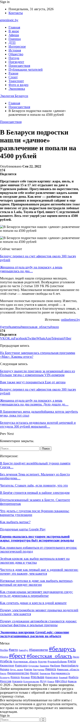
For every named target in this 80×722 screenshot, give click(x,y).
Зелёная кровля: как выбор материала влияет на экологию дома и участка (35, 560)
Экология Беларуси (14, 96)
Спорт (13, 77)
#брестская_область (49, 656)
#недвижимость (60, 673)
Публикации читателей (26, 69)
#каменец (44, 665)
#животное (7, 665)
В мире (14, 31)
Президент (16, 62)
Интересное (17, 46)
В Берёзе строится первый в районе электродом (35, 492)
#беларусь (62, 648)
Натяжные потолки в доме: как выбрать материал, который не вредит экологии (36, 582)
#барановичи (38, 650)
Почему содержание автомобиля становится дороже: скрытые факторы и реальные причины (38, 623)
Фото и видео (18, 85)
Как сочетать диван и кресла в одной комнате (33, 603)
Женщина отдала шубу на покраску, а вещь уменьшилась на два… (31, 269)
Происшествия (19, 65)
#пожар (25, 677)
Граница (15, 39)
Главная (14, 27)
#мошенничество (18, 673)
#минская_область (68, 669)
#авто (13, 650)
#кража (4, 669)
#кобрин (55, 665)
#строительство (31, 681)
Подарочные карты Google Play (23, 529)
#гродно (42, 661)
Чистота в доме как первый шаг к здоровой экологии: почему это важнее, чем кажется (39, 571)
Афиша (14, 35)
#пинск (15, 677)
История (15, 50)
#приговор (51, 677)
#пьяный (63, 677)
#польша (37, 677)
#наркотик (45, 673)
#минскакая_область (35, 327)
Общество (16, 54)
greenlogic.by (9, 20)
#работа (73, 677)
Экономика (17, 88)
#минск (50, 669)
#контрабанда (69, 665)
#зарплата (21, 665)
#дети (4, 327)
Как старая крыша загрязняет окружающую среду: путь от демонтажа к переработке (36, 593)
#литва (28, 669)
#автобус (23, 650)
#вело (76, 656)
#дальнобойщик (57, 661)
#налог (34, 673)
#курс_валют (16, 669)
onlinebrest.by (70, 319)
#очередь (5, 677)
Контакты (16, 13)
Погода (14, 58)
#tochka (4, 650)
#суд (43, 681)
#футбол (61, 681)
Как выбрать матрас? (15, 522)
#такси (50, 681)
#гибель (6, 661)
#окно (54, 327)
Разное (13, 73)
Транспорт (16, 81)
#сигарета (17, 681)
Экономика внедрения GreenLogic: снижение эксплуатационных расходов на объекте (34, 634)
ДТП (12, 42)
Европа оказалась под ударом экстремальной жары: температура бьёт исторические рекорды (37, 538)
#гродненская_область (25, 661)
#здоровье (33, 665)
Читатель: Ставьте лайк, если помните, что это (34, 485)
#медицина (38, 669)
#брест (17, 655)
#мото (3, 673)
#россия (5, 681)
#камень (14, 327)
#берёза (4, 656)
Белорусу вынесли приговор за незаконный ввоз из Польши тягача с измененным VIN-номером (37, 373)
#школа (72, 681)
